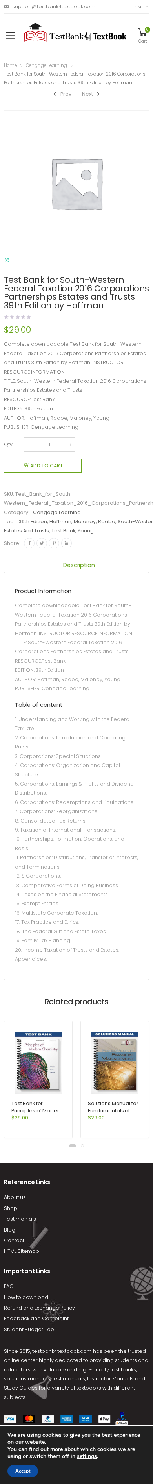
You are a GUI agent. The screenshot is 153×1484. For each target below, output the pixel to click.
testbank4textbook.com (62, 1351)
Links (136, 6)
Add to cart (46, 465)
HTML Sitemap (21, 1251)
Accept (22, 1471)
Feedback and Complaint (36, 1318)
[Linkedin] (66, 543)
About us (15, 1197)
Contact (14, 1240)
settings (87, 1456)
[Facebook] (29, 543)
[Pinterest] (54, 543)
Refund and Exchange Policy (39, 1307)
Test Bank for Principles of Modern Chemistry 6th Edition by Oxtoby (37, 1114)
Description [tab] (79, 565)
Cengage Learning (46, 65)
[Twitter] (41, 543)
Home (10, 65)
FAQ (9, 1286)
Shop (10, 1208)
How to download (26, 1297)
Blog (9, 1229)
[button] (72, 1145)
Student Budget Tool (29, 1329)
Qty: (8, 444)
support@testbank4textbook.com (53, 6)
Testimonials (20, 1218)
